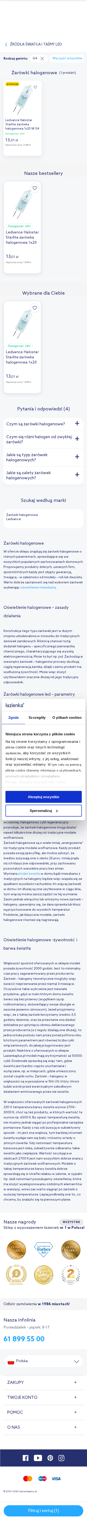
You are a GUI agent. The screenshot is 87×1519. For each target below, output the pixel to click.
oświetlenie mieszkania (38, 588)
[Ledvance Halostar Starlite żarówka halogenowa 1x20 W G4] (22, 99)
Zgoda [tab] (13, 717)
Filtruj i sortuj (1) (43, 1510)
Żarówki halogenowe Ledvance (22, 517)
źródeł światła (29, 874)
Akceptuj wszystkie (43, 797)
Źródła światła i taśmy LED (36, 44)
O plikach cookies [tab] (67, 717)
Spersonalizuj (41, 811)
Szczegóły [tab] (37, 717)
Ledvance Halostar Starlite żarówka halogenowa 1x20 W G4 (22, 124)
